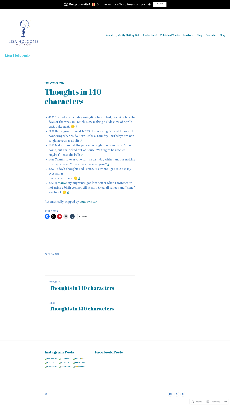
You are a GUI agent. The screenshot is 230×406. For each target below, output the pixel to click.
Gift (160, 4)
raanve (62, 183)
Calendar (211, 35)
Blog (199, 35)
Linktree (188, 35)
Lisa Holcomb (17, 55)
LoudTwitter (88, 202)
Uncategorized (54, 83)
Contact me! (150, 35)
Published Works (170, 35)
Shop (222, 35)
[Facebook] (170, 394)
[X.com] (176, 394)
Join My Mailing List (128, 35)
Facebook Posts (109, 352)
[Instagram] (182, 394)
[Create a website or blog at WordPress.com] (46, 394)
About (109, 35)
